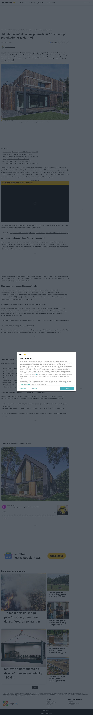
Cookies (28, 384)
